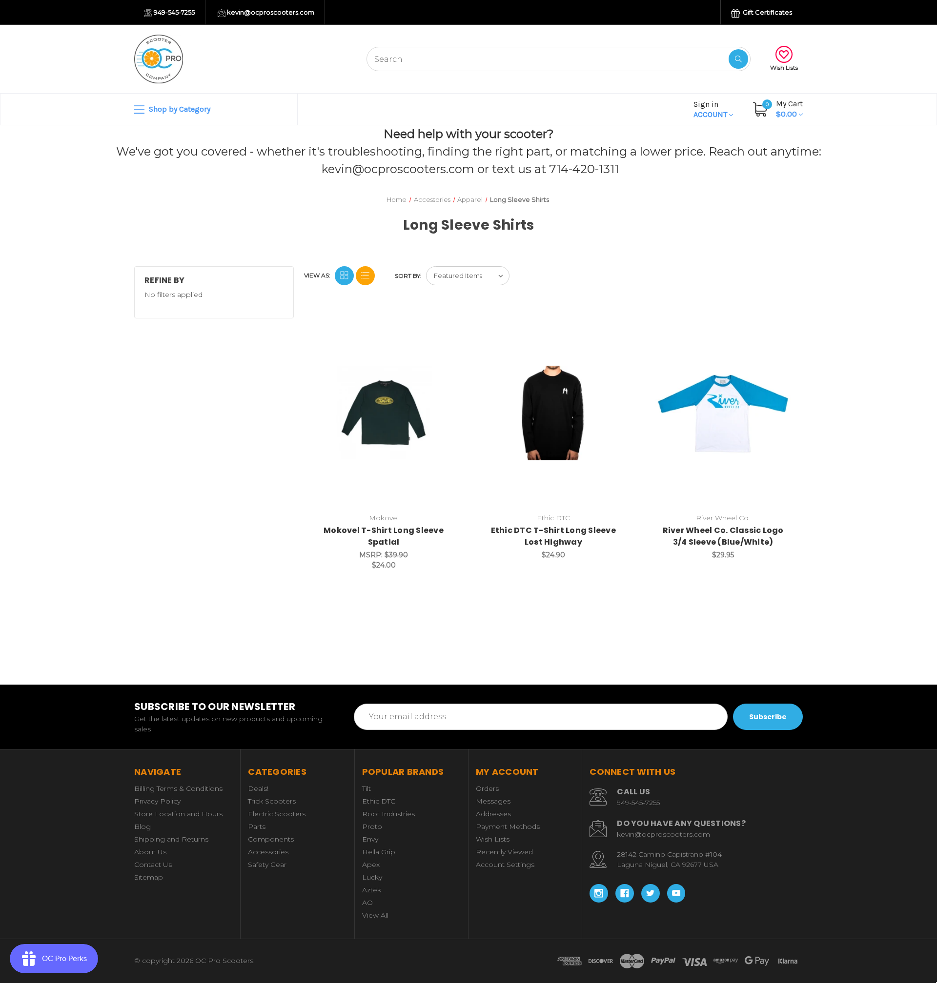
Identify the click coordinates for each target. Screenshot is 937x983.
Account (711, 109)
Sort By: (408, 275)
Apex (371, 864)
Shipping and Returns (171, 839)
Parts (256, 826)
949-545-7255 (173, 12)
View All (375, 915)
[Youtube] (676, 893)
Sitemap (148, 877)
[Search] (738, 59)
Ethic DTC (378, 801)
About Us (150, 851)
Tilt (366, 788)
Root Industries (388, 813)
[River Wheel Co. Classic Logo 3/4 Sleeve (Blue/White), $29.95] (723, 412)
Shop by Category (178, 109)
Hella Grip (378, 851)
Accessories (268, 851)
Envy (370, 839)
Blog (142, 826)
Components (271, 839)
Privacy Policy (157, 801)
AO (367, 902)
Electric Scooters (277, 813)
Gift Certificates (766, 12)
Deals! (258, 788)
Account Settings (505, 864)
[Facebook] (624, 893)
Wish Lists (784, 67)
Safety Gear (267, 864)
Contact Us (153, 864)
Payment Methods (508, 826)
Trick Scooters (272, 801)
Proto (372, 826)
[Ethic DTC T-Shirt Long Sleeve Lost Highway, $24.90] (553, 412)
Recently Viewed (504, 851)
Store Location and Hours (178, 813)
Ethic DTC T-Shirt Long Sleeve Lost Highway (553, 536)
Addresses (493, 813)
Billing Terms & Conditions (178, 788)
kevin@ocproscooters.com (269, 12)
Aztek (371, 889)
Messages (493, 801)
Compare (444, 327)
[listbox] (467, 275)
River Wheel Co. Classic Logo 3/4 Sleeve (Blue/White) (723, 536)
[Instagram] (599, 893)
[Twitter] (650, 893)
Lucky (372, 877)
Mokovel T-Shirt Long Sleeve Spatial (384, 536)
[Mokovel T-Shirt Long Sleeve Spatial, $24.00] (384, 412)
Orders (487, 788)
